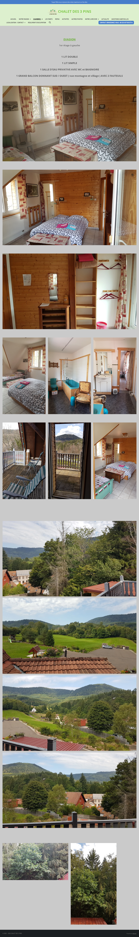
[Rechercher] (49, 22)
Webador (134, 933)
